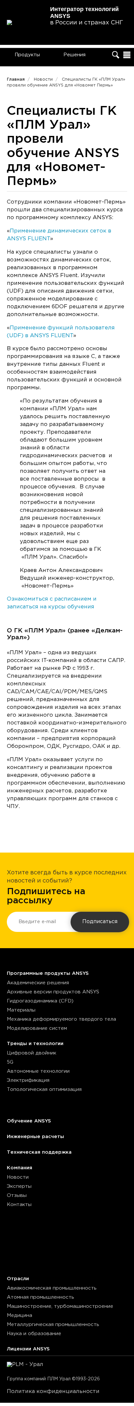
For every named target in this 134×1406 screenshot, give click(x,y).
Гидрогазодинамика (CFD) (40, 1001)
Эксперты (19, 1186)
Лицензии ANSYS (28, 1349)
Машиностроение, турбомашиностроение (60, 1306)
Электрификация (28, 1080)
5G (10, 1062)
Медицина (19, 1315)
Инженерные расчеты (35, 1136)
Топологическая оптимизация (44, 1089)
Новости (18, 1177)
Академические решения (38, 983)
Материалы (21, 1010)
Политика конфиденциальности (53, 1391)
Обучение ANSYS (29, 1121)
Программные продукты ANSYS (48, 973)
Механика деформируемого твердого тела (61, 1019)
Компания (19, 1168)
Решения (74, 55)
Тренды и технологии (35, 1043)
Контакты (19, 1204)
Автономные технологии (38, 1071)
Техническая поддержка (39, 1152)
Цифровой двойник (31, 1053)
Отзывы (17, 1195)
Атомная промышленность (40, 1297)
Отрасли (18, 1279)
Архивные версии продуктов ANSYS (53, 992)
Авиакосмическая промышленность (52, 1288)
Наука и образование (34, 1334)
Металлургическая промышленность (53, 1324)
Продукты (27, 55)
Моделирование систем (37, 1028)
